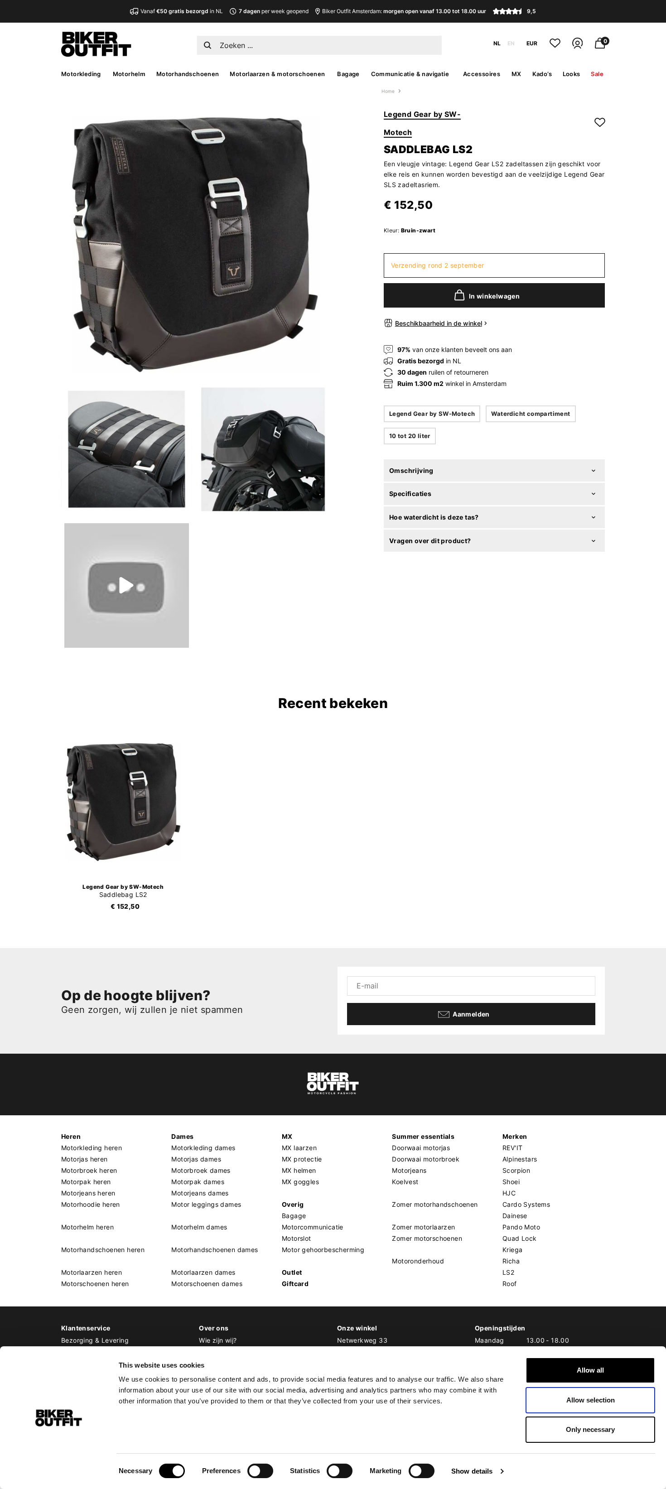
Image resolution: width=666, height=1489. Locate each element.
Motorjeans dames (199, 1193)
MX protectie (302, 1159)
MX (516, 73)
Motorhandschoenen (187, 73)
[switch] (260, 1471)
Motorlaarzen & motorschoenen (277, 73)
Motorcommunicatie (312, 1227)
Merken (514, 1136)
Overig (293, 1204)
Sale (597, 73)
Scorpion (516, 1170)
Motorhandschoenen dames (214, 1249)
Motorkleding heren (91, 1148)
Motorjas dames (196, 1159)
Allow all (590, 1370)
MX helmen (299, 1170)
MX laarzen (299, 1148)
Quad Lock (519, 1238)
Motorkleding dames (203, 1148)
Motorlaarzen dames (203, 1272)
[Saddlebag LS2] (123, 802)
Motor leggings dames (206, 1204)
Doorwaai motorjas (421, 1148)
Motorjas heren (84, 1159)
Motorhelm (129, 73)
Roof (509, 1283)
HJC (509, 1193)
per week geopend (273, 11)
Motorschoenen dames (206, 1283)
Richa (511, 1261)
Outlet (292, 1272)
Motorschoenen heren (95, 1283)
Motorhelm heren (87, 1227)
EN (511, 43)
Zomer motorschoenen (427, 1238)
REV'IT (512, 1148)
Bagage (348, 73)
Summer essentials (423, 1136)
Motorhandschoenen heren (103, 1249)
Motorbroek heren (89, 1170)
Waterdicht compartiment (530, 413)
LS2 (508, 1272)
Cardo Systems (526, 1204)
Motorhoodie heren (90, 1204)
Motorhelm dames (199, 1227)
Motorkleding (81, 73)
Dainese (514, 1215)
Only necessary (590, 1429)
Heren (71, 1136)
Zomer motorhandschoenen (435, 1204)
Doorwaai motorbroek (425, 1159)
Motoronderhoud (418, 1261)
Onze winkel (357, 1328)
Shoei (511, 1181)
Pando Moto (521, 1227)
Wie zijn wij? (217, 1340)
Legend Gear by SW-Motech (432, 413)
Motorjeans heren (88, 1193)
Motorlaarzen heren (91, 1272)
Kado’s (542, 73)
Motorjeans (409, 1170)
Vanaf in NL (181, 11)
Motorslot (296, 1238)
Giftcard (295, 1283)
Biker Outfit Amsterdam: (404, 11)
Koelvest (405, 1181)
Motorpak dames (197, 1181)
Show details (471, 1471)
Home (388, 91)
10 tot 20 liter (409, 435)
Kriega (512, 1249)
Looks (571, 73)
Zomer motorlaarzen (423, 1227)
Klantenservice (86, 1328)
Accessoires (481, 73)
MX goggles (300, 1181)
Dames (182, 1136)
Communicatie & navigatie (410, 73)
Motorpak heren (86, 1181)
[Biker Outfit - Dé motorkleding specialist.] (96, 54)
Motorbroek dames (200, 1170)
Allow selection (590, 1400)
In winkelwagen (494, 296)
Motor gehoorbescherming (323, 1249)
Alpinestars (519, 1159)
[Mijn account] (577, 46)
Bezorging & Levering (95, 1340)
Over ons (213, 1328)
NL (497, 43)
